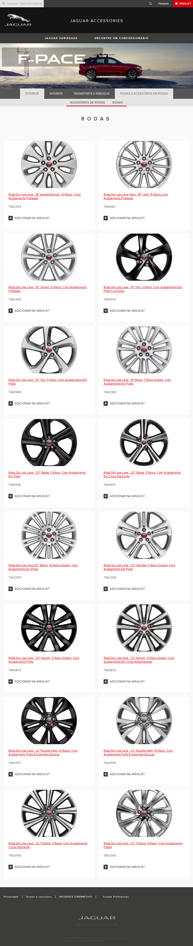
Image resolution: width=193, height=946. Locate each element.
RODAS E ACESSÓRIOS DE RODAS (144, 94)
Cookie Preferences (116, 896)
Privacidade (11, 896)
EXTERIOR (32, 94)
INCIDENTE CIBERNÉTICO (75, 896)
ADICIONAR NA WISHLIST (32, 218)
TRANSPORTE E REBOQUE (91, 94)
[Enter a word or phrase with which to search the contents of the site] (160, 3)
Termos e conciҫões (39, 896)
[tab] (32, 93)
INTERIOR (56, 94)
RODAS (118, 102)
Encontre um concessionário (122, 38)
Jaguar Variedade (61, 38)
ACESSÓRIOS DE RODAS (87, 102)
